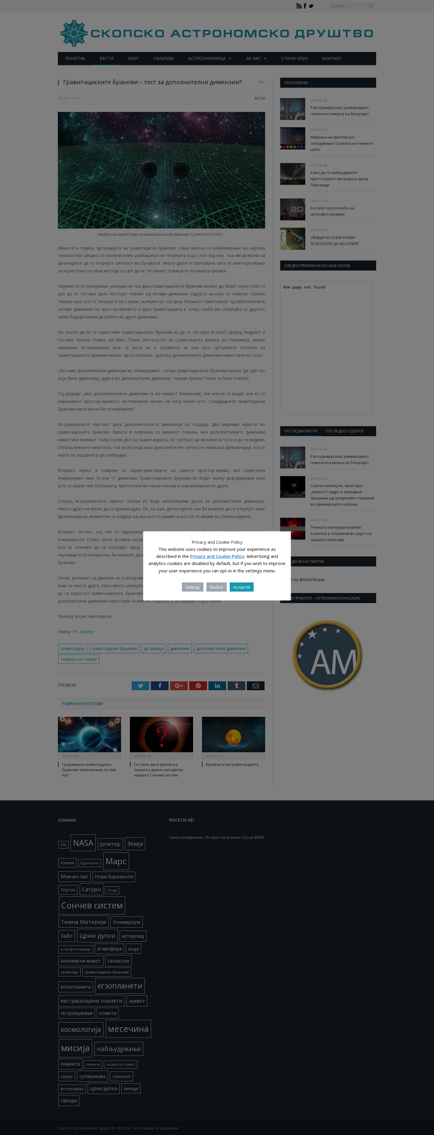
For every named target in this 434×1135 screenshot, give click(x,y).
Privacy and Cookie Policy (217, 556)
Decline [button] (216, 587)
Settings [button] (192, 587)
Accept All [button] (241, 587)
